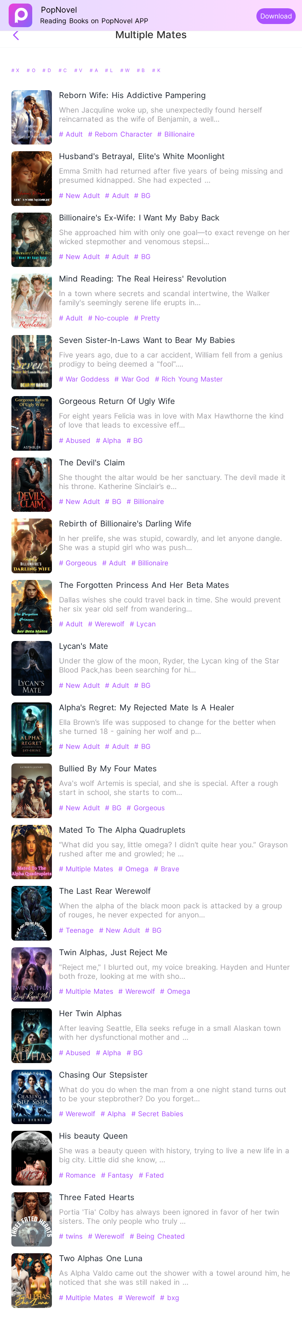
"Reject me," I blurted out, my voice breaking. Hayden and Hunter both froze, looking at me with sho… (174, 972)
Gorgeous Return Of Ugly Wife (117, 401)
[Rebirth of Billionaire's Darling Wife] (31, 571)
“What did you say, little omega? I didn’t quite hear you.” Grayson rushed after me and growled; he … (173, 849)
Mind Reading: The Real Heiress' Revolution (142, 278)
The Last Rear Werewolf (105, 891)
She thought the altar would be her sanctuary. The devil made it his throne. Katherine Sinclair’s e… (172, 482)
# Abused (76, 440)
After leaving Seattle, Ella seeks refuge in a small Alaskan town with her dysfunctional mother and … (170, 1033)
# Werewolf (107, 624)
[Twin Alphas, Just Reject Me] (31, 1000)
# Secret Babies (157, 1114)
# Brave (166, 869)
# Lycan (143, 624)
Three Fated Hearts (96, 1197)
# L (109, 70)
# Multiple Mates (87, 869)
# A (94, 70)
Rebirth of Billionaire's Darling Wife (125, 523)
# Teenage (77, 930)
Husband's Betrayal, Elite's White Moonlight (142, 156)
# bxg (169, 1297)
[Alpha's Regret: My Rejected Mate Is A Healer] (31, 755)
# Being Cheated (157, 1236)
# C (64, 70)
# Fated (151, 1175)
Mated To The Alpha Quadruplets (122, 830)
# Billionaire (175, 134)
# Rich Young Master (189, 379)
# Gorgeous (79, 563)
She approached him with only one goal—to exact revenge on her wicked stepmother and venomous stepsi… (174, 237)
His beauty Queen (93, 1136)
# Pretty (147, 318)
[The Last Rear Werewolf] (31, 939)
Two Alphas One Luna (100, 1258)
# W (125, 70)
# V (79, 70)
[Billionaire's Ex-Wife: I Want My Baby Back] (31, 265)
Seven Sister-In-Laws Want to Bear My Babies (147, 340)
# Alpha (110, 440)
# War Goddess (85, 379)
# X (16, 70)
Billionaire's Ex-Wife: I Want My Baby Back (139, 217)
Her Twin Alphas (90, 1013)
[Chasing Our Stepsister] (31, 1122)
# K (156, 70)
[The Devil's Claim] (31, 510)
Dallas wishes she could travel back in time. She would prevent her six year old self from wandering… (170, 604)
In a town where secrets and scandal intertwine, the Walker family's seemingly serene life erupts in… (164, 298)
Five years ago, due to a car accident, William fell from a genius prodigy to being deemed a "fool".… (171, 359)
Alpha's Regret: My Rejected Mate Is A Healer (146, 707)
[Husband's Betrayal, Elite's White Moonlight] (31, 204)
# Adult (72, 134)
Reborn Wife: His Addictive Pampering (132, 95)
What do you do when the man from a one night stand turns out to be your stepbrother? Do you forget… (173, 1094)
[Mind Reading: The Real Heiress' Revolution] (31, 327)
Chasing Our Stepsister (103, 1075)
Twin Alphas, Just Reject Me (113, 952)
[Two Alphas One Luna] (31, 1306)
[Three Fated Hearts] (31, 1245)
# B (142, 70)
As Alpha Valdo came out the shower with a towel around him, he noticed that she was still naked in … (174, 1278)
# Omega (134, 869)
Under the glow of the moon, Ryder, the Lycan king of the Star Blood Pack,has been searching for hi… (169, 665)
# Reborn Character (121, 134)
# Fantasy (118, 1175)
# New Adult (80, 195)
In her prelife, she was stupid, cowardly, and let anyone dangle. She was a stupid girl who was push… (170, 543)
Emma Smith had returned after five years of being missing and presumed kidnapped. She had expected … (171, 176)
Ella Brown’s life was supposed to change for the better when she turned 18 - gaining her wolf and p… (167, 727)
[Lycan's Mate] (31, 694)
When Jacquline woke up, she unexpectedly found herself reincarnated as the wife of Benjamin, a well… (160, 115)
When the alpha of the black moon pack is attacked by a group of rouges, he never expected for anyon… (170, 910)
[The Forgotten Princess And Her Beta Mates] (31, 632)
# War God (133, 379)
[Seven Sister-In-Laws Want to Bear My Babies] (31, 388)
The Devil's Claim (92, 462)
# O (32, 70)
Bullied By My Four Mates (108, 768)
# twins (72, 1236)
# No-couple (109, 318)
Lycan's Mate (83, 646)
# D (47, 70)
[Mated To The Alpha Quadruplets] (31, 877)
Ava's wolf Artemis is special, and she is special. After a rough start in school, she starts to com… (168, 788)
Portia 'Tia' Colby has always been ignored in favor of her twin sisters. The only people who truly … (169, 1217)
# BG (142, 195)
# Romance (78, 1175)
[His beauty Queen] (31, 1184)
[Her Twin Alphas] (31, 1061)
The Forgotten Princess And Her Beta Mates (144, 585)
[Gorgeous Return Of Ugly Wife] (31, 449)
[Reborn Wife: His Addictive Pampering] (31, 143)
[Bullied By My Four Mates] (31, 816)
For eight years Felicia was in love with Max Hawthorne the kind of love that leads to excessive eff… (171, 420)
